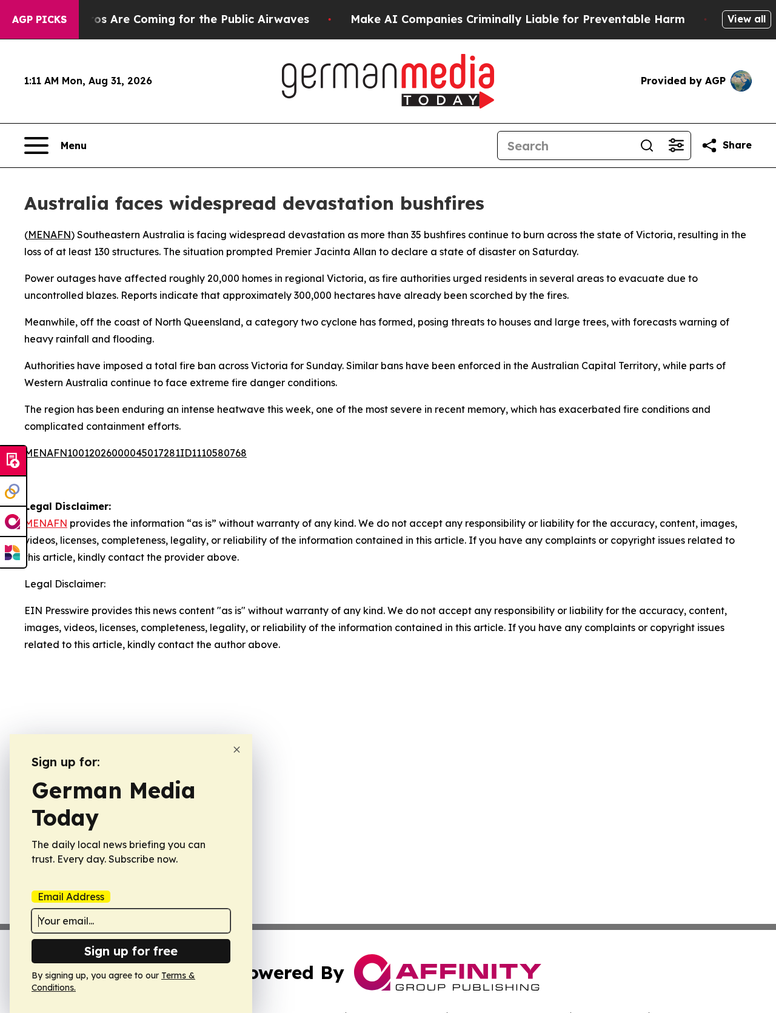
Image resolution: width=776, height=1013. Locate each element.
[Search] (646, 145)
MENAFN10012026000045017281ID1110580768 (135, 453)
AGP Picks (39, 19)
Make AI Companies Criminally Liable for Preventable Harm (517, 19)
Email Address (71, 897)
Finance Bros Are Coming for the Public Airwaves (172, 19)
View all (747, 19)
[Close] (236, 749)
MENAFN (49, 235)
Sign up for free (131, 950)
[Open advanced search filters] (676, 145)
